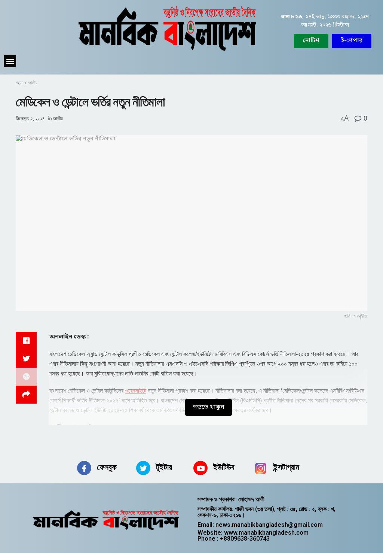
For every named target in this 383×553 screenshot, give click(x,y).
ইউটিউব (224, 467)
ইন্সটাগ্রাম (286, 467)
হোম (19, 82)
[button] (351, 41)
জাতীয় (32, 82)
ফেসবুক (107, 467)
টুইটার (164, 467)
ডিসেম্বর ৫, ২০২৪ (30, 118)
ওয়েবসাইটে (135, 390)
